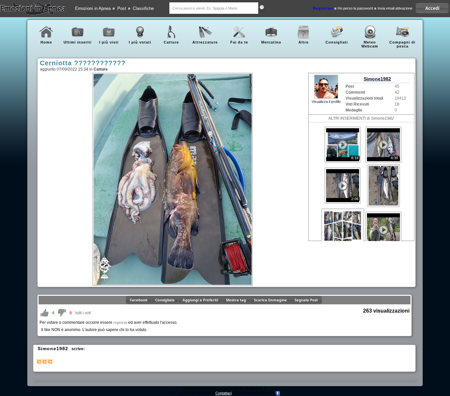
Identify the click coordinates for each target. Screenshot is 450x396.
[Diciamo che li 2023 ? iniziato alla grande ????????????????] (383, 166)
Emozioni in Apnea (93, 8)
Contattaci (223, 393)
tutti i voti (83, 313)
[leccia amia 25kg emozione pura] (383, 214)
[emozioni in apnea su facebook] (277, 393)
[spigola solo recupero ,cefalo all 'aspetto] (342, 169)
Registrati (323, 9)
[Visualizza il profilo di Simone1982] (326, 86)
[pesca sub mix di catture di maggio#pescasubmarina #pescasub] (342, 129)
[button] (432, 8)
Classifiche (143, 8)
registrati (120, 322)
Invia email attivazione (395, 9)
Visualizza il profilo (326, 102)
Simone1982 (377, 78)
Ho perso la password (355, 9)
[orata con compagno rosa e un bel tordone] (383, 129)
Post (121, 8)
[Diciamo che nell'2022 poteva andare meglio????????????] (342, 210)
